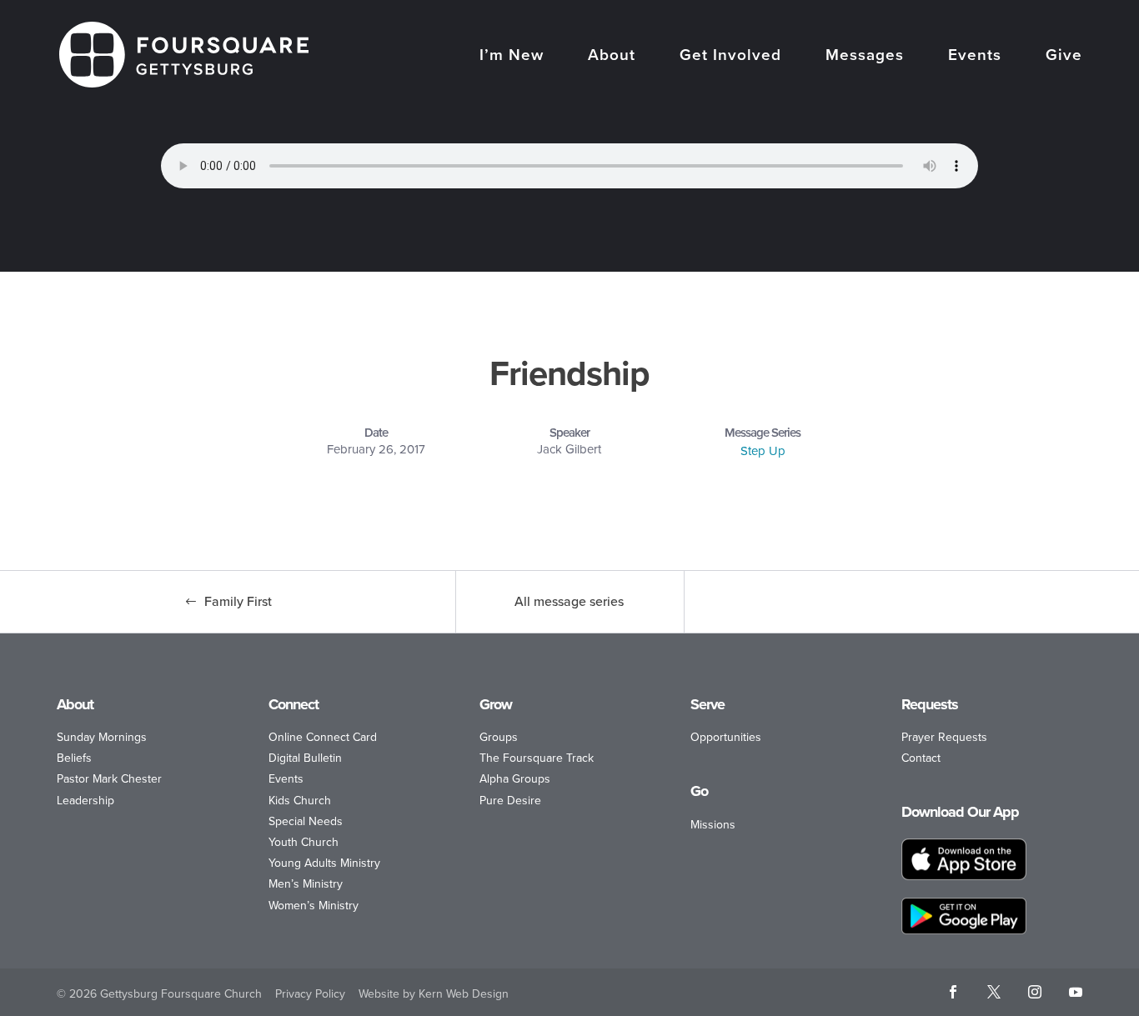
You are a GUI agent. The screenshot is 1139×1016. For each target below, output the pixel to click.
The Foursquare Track (536, 758)
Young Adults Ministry (324, 863)
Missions (712, 824)
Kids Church (299, 800)
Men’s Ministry (305, 884)
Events (974, 57)
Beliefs (74, 758)
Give (1064, 57)
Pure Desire (510, 800)
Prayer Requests (944, 737)
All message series (569, 601)
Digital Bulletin (305, 758)
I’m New (511, 57)
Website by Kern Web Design (434, 994)
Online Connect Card (322, 737)
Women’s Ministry (313, 905)
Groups (498, 737)
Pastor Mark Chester (109, 779)
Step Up (762, 451)
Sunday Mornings (102, 737)
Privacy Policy (310, 994)
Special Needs (305, 821)
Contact (921, 758)
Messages (864, 57)
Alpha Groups (514, 779)
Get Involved (730, 57)
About (611, 57)
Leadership (85, 800)
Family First (238, 601)
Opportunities (725, 737)
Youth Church (303, 842)
